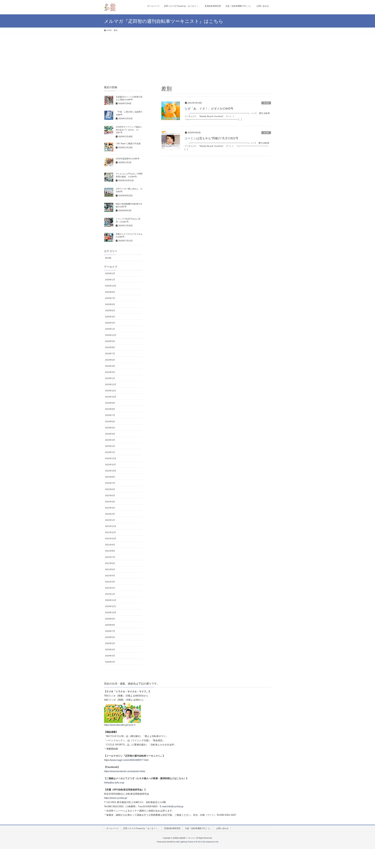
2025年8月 (110, 292)
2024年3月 (110, 372)
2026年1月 (110, 279)
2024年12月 (110, 335)
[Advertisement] (187, 54)
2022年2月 (110, 514)
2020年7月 (110, 631)
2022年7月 (110, 483)
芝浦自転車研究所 (172, 828)
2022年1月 (110, 520)
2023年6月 (110, 421)
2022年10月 (110, 471)
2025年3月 (110, 323)
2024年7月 (110, 353)
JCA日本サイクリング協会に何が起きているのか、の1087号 (129, 130)
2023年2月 (110, 446)
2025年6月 (110, 304)
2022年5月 (110, 495)
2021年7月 (110, 557)
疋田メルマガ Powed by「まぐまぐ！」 (141, 828)
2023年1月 (110, 452)
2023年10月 (110, 397)
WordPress (171, 842)
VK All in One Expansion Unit (206, 842)
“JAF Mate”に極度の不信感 (128, 143)
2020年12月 (110, 600)
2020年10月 (110, 612)
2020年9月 (110, 619)
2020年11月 (110, 606)
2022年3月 (110, 508)
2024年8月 (110, 347)
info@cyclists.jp (175, 806)
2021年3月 (110, 582)
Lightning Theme (186, 842)
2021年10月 (110, 538)
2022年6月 (110, 489)
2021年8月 (110, 551)
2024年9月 (110, 341)
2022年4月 (110, 501)
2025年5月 (110, 310)
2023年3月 (110, 440)
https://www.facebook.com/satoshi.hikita (124, 771)
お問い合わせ (222, 828)
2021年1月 (110, 594)
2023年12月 (110, 384)
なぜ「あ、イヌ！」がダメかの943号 (209, 108)
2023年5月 (110, 427)
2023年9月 (110, 403)
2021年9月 (110, 544)
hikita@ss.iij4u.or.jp (114, 782)
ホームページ (112, 828)
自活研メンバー (114, 810)
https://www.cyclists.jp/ (115, 798)
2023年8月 (110, 409)
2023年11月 (110, 390)
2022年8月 (110, 477)
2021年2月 (110, 588)
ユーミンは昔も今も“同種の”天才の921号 (211, 138)
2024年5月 (110, 360)
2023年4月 (110, 434)
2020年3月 (110, 656)
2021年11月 (110, 532)
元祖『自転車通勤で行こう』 (198, 828)
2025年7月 (110, 298)
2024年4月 (110, 366)
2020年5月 (110, 643)
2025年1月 (110, 329)
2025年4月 (110, 316)
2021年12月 (110, 526)
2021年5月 (110, 569)
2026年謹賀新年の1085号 (127, 158)
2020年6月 (110, 637)
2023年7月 (110, 415)
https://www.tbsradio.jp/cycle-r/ (119, 725)
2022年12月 (110, 458)
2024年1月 (110, 378)
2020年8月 (110, 625)
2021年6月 (110, 563)
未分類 (266, 103)
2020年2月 (110, 662)
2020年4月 (110, 649)
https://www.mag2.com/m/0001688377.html (126, 760)
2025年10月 (110, 286)
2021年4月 (110, 575)
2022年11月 (110, 464)
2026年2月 (110, 273)
